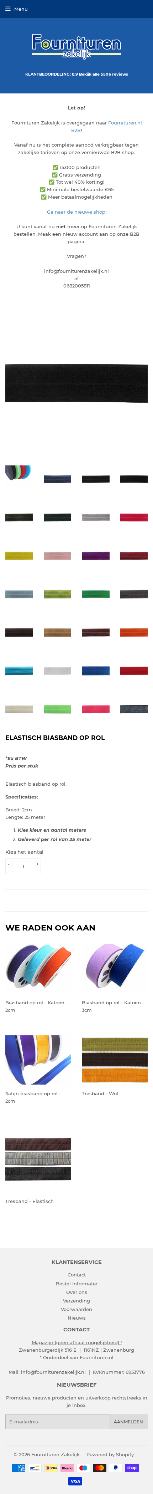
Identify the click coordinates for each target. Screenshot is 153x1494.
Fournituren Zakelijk (55, 1454)
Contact (77, 1275)
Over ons (76, 1292)
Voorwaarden (76, 1309)
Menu (21, 9)
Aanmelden (128, 1421)
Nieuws (77, 1318)
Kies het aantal (24, 852)
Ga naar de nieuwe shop (76, 212)
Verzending (76, 1301)
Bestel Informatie (76, 1283)
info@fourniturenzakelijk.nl (53, 1372)
